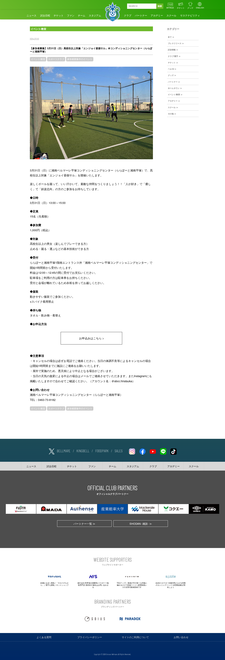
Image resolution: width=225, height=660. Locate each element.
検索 (160, 6)
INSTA (132, 451)
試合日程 (45, 15)
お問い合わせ (181, 637)
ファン (70, 15)
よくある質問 (44, 637)
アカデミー (157, 15)
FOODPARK (102, 450)
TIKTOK (173, 451)
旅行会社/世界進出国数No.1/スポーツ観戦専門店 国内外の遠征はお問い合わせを (93, 585)
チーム (81, 15)
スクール (171, 15)
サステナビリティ (190, 15)
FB (142, 451)
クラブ (127, 15)
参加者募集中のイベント (79, 59)
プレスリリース (174, 43)
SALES (119, 450)
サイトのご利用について (135, 637)
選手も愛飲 (50, 585)
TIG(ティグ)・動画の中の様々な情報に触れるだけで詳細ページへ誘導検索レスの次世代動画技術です (132, 585)
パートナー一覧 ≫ (84, 523)
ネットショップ (62, 585)
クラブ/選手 (173, 56)
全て (170, 36)
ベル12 (171, 68)
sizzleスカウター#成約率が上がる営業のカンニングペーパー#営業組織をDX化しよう (171, 585)
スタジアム (95, 15)
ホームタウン (173, 88)
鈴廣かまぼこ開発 (47, 583)
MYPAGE (170, 8)
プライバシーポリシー (89, 637)
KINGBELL (82, 450)
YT (153, 451)
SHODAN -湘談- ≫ (141, 523)
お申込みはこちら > (91, 338)
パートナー (141, 15)
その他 (171, 113)
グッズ (190, 7)
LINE (163, 451)
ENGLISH (200, 8)
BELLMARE (63, 450)
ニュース (31, 15)
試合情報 (172, 49)
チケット (181, 7)
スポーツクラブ (56, 59)
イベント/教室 (38, 59)
